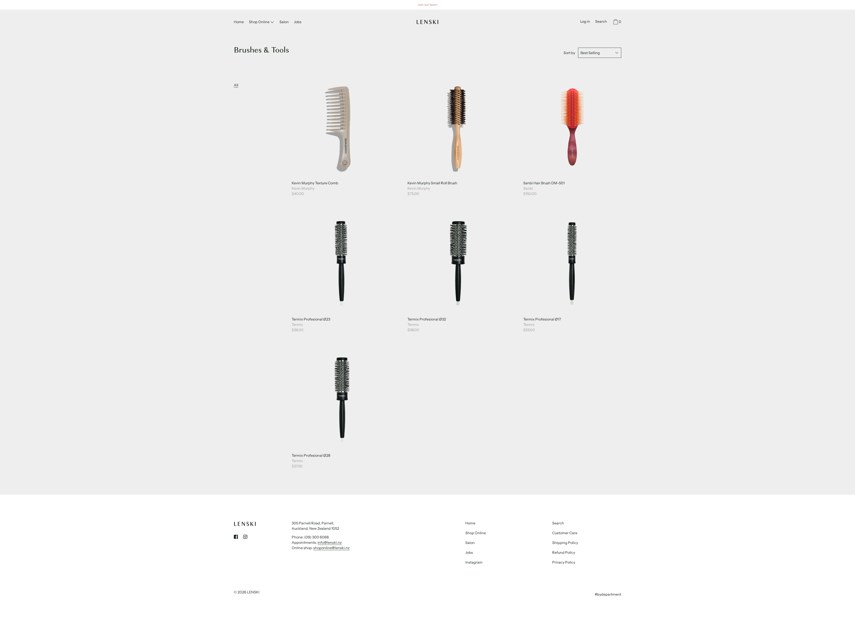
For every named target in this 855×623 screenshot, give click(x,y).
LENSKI (253, 592)
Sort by (569, 53)
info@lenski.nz (330, 542)
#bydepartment (608, 594)
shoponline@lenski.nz (331, 548)
